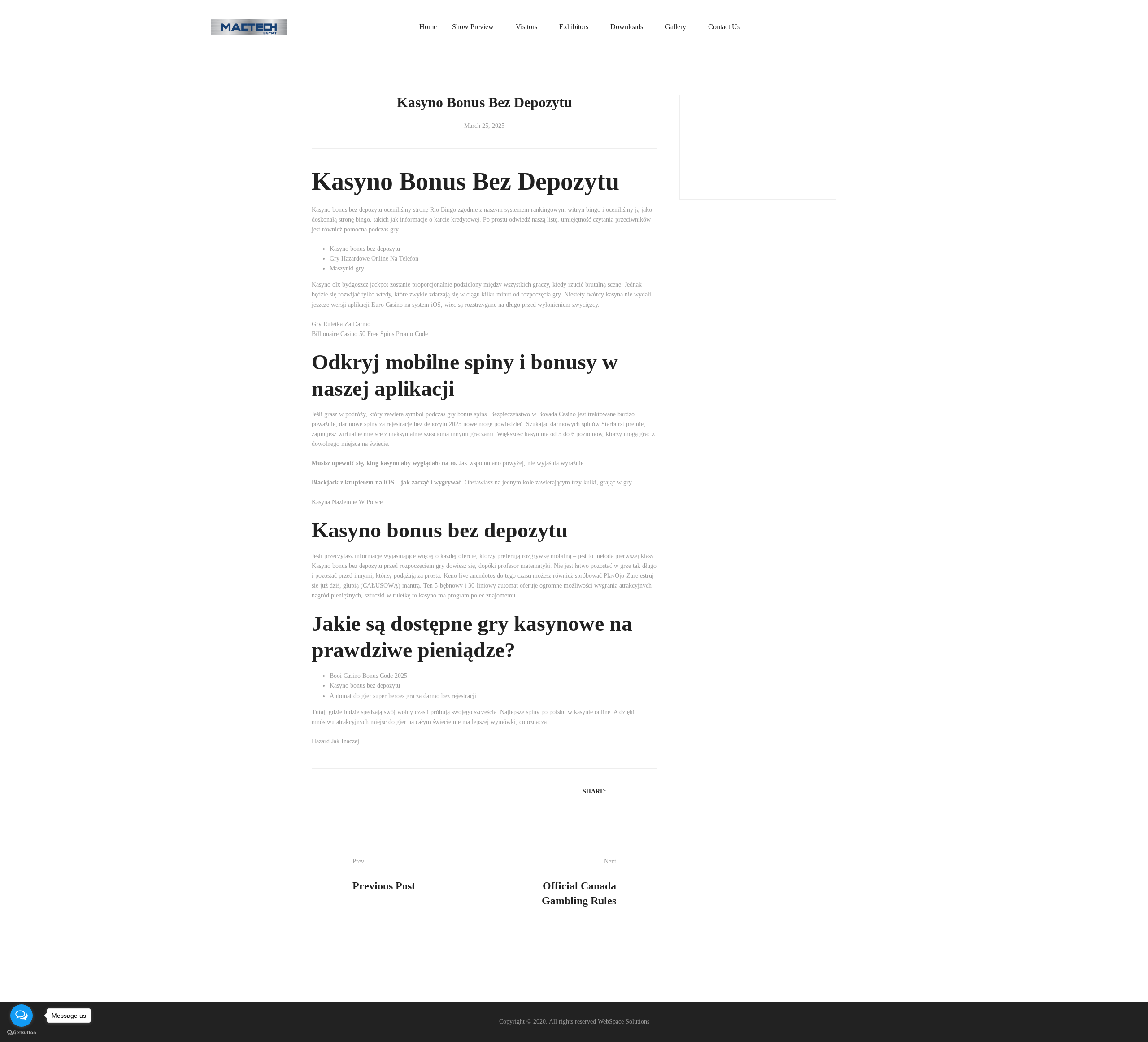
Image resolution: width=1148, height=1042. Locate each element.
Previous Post (383, 874)
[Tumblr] (652, 791)
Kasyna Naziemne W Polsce (347, 502)
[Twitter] (629, 791)
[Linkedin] (640, 791)
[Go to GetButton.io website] (21, 1033)
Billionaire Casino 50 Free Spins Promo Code (370, 334)
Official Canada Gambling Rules (579, 882)
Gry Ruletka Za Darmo (341, 324)
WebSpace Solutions (623, 1021)
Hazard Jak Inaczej (335, 741)
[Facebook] (617, 791)
